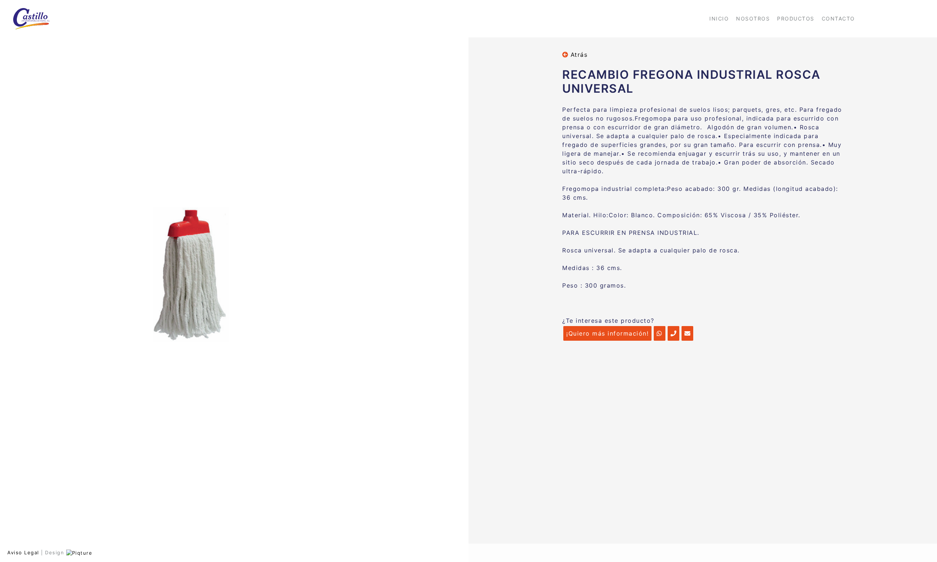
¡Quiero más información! (607, 333)
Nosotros (753, 18)
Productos (795, 18)
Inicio (719, 18)
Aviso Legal (23, 552)
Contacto (838, 18)
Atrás (577, 54)
